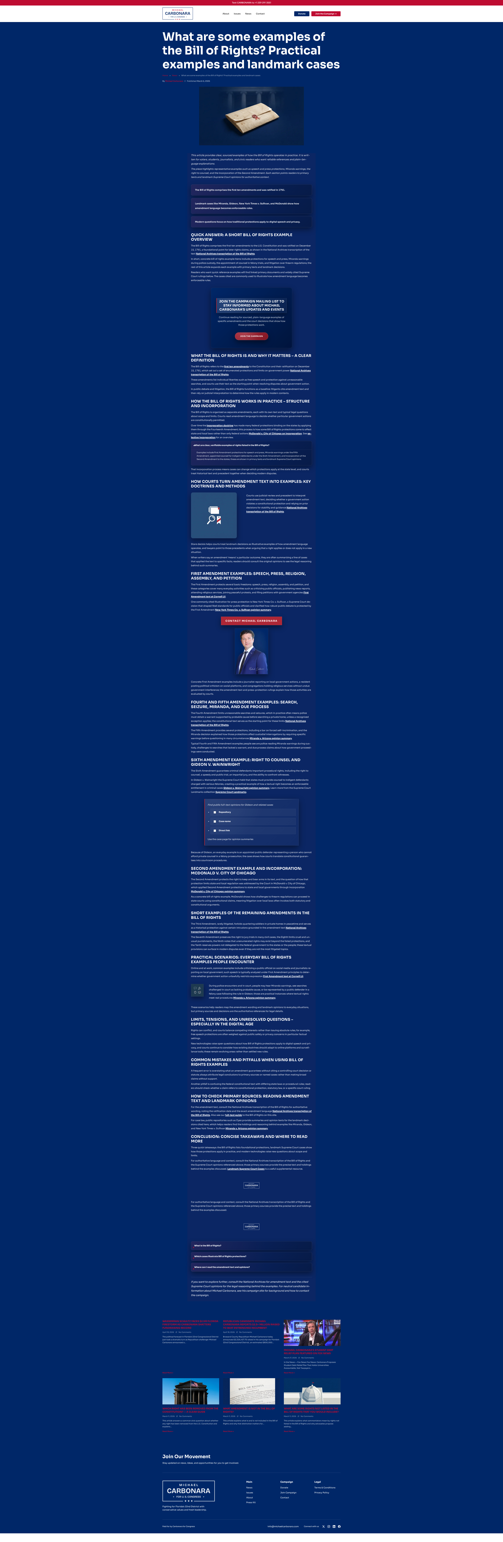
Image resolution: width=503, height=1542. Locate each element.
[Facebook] (339, 1526)
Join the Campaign (251, 336)
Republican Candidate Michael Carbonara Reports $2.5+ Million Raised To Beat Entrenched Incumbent (251, 1324)
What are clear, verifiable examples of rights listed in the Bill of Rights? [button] (231, 445)
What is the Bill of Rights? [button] (207, 1245)
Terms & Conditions (324, 1487)
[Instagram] (328, 1526)
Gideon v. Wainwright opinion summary (246, 788)
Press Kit (251, 1502)
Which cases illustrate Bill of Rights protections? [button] (220, 1256)
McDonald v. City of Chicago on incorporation (275, 433)
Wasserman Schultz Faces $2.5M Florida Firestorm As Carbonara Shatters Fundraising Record (190, 1324)
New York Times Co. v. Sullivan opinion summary (243, 609)
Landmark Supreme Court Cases (245, 1169)
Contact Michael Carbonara (251, 620)
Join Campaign (288, 1492)
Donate (301, 13)
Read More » (167, 1373)
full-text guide (233, 1115)
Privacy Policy (321, 1492)
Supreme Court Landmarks (230, 792)
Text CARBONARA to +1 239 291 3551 (251, 2)
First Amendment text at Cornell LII (283, 976)
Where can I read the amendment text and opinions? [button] (222, 1267)
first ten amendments (236, 366)
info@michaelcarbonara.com (283, 1526)
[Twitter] (323, 1526)
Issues (237, 13)
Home (165, 75)
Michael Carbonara (174, 81)
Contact (260, 13)
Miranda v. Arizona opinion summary (271, 738)
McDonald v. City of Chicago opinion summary (218, 891)
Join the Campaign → (326, 13)
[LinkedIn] (334, 1526)
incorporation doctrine (220, 425)
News (248, 13)
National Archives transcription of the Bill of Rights (225, 253)
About (226, 13)
